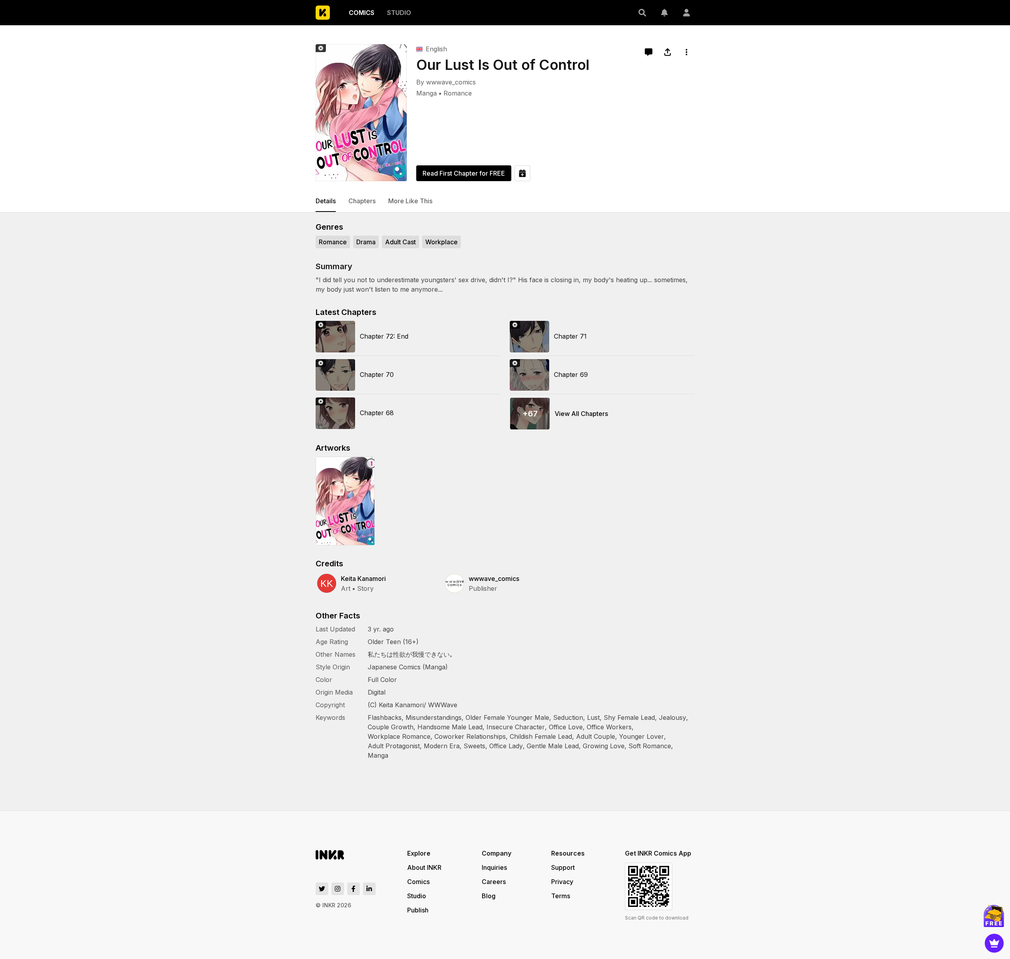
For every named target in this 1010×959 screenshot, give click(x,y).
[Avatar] (686, 13)
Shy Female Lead (629, 717)
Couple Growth (390, 727)
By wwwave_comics (446, 82)
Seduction (568, 717)
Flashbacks (385, 717)
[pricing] (994, 943)
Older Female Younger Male (507, 717)
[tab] (326, 201)
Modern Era (442, 746)
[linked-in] (369, 888)
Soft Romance (649, 746)
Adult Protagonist (394, 746)
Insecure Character (515, 727)
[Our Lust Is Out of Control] (361, 112)
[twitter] (322, 888)
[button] (642, 13)
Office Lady (506, 746)
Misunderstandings (434, 717)
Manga (426, 93)
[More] (686, 52)
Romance (457, 93)
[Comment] (648, 52)
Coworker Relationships (470, 736)
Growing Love (604, 746)
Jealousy (672, 717)
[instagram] (337, 888)
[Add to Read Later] (522, 173)
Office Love (566, 727)
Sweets (474, 746)
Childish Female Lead (541, 736)
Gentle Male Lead (553, 746)
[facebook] (353, 888)
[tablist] (505, 201)
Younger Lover (641, 736)
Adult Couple (595, 736)
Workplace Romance (399, 736)
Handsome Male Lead (450, 727)
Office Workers (609, 727)
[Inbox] (664, 13)
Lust (593, 717)
